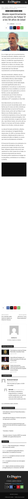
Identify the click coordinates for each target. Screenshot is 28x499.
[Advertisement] (14, 240)
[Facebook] (11, 27)
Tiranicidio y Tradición (8, 430)
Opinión (6, 7)
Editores (11, 7)
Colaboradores (5, 354)
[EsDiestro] (8, 24)
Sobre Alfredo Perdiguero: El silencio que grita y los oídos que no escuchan (18, 359)
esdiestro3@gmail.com (17, 483)
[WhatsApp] (21, 27)
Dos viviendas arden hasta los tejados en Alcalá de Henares (7, 318)
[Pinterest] (18, 27)
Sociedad (16, 10)
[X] (14, 27)
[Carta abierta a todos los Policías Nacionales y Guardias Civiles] (5, 352)
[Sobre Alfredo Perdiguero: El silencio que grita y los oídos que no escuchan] (5, 359)
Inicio (3, 7)
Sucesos (20, 10)
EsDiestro (12, 23)
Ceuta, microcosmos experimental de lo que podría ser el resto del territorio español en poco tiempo (14, 425)
